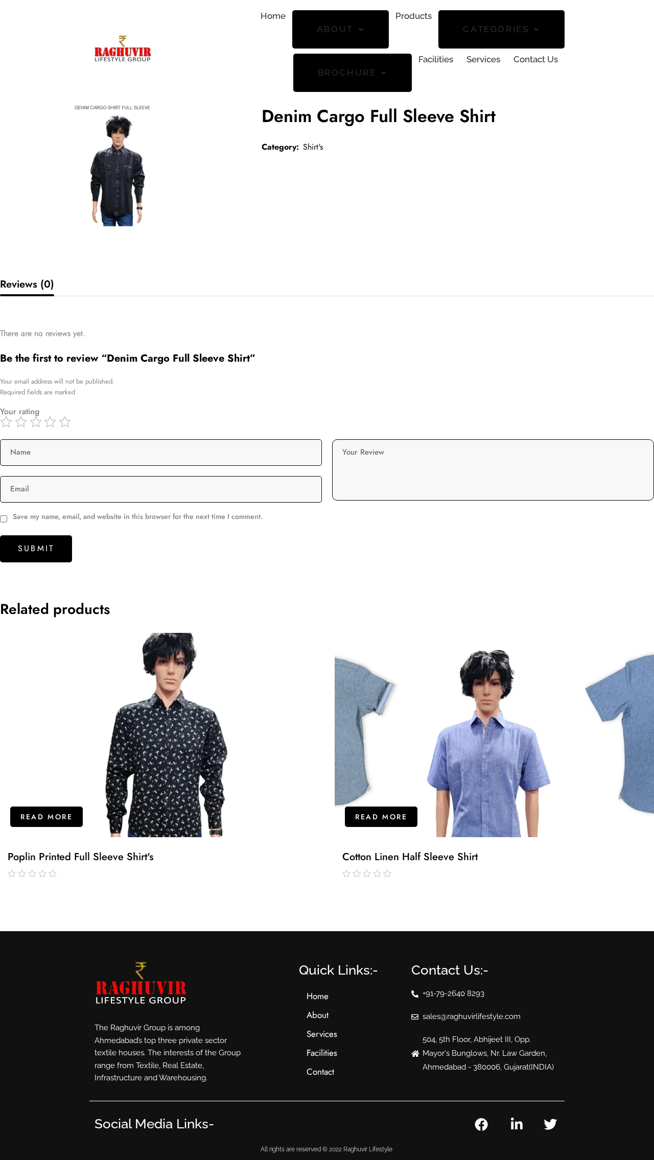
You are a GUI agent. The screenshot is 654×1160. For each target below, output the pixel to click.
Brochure (347, 72)
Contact (320, 1072)
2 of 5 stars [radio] (22, 422)
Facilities (435, 59)
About (335, 29)
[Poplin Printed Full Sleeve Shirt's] (159, 735)
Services (483, 59)
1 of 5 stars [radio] (7, 422)
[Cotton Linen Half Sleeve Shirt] (494, 735)
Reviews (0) (27, 284)
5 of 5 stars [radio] (66, 422)
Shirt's (313, 147)
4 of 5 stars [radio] (51, 422)
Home (273, 16)
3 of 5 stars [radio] (37, 422)
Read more (46, 817)
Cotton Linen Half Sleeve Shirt (410, 857)
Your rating (19, 412)
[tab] (27, 284)
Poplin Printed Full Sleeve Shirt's (80, 857)
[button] (340, 29)
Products (413, 16)
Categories (496, 29)
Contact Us (535, 59)
